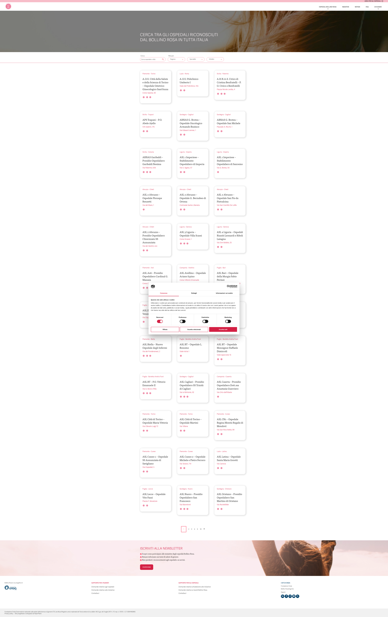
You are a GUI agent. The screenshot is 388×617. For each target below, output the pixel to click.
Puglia (219, 268)
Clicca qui (147, 567)
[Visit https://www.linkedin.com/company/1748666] (282, 596)
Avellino (191, 268)
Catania (151, 152)
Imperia (189, 152)
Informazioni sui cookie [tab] (224, 293)
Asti (152, 268)
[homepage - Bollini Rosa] (8, 6)
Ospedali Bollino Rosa (327, 7)
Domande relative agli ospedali (102, 587)
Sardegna (183, 115)
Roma (187, 74)
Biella (153, 339)
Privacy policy (9, 613)
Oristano (228, 489)
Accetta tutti (223, 329)
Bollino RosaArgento (287, 589)
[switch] (183, 321)
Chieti (152, 189)
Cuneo (227, 414)
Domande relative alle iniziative (102, 590)
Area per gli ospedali (373, 1)
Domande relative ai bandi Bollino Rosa (193, 590)
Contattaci (95, 593)
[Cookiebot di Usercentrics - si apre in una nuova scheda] (228, 286)
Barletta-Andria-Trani (193, 339)
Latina (224, 451)
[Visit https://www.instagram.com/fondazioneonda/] (290, 596)
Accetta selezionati (194, 329)
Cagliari (191, 115)
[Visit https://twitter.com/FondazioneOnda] (297, 596)
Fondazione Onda (286, 586)
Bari (224, 268)
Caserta (228, 377)
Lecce (150, 489)
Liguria (182, 152)
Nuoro (190, 489)
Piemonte (146, 74)
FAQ (367, 7)
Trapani (151, 115)
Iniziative (345, 7)
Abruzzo (145, 189)
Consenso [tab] (163, 293)
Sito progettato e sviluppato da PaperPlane (28, 613)
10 (200, 529)
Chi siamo (378, 7)
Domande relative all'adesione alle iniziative (195, 587)
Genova (189, 227)
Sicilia (219, 74)
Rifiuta (165, 329)
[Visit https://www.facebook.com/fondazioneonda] (286, 596)
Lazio (181, 74)
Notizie (357, 7)
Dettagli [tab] (194, 293)
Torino (153, 74)
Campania (183, 268)
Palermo (225, 74)
